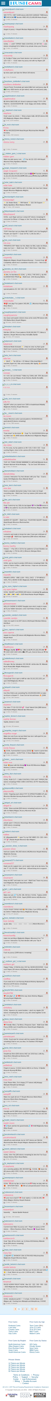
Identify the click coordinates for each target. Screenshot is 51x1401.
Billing (17, 1381)
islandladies (8, 41)
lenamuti (7, 1282)
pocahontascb (9, 1137)
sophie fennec (9, 719)
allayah (6, 690)
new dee (7, 488)
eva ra (6, 1108)
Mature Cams (35, 1333)
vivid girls (7, 560)
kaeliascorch (9, 1238)
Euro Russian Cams (16, 1348)
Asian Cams (13, 1350)
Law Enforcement (29, 1379)
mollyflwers (8, 70)
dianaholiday (9, 474)
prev (15, 1309)
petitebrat (7, 1065)
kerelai (6, 430)
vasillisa (6, 979)
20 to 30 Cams (35, 1330)
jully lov (6, 402)
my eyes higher (10, 589)
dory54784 (8, 993)
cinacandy (7, 55)
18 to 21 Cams (35, 1328)
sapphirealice (9, 99)
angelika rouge (10, 733)
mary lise (7, 1253)
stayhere (7, 113)
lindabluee (8, 286)
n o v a (6, 387)
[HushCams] (25, 5)
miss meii (7, 1080)
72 (32, 1309)
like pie (6, 503)
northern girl (8, 964)
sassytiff (7, 1094)
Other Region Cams (16, 1346)
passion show (9, 849)
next (36, 1309)
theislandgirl (8, 200)
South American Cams (17, 1352)
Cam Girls (12, 1328)
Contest (25, 1383)
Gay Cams (12, 1333)
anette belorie (9, 1267)
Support (25, 1377)
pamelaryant (9, 1036)
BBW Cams (34, 1350)
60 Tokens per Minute (16, 1369)
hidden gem (8, 156)
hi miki (6, 517)
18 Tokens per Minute (16, 1365)
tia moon (7, 416)
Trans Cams (13, 1332)
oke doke (7, 445)
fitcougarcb (8, 676)
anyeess (7, 704)
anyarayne (8, 878)
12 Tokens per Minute (16, 1363)
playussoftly (8, 791)
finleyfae (7, 329)
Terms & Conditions (21, 1375)
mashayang (8, 26)
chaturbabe (8, 301)
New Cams (34, 1348)
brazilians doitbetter (12, 84)
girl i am (6, 892)
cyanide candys (10, 618)
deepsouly (8, 1296)
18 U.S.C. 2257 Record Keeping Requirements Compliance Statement (26, 1387)
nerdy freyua (9, 748)
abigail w (7, 805)
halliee (6, 834)
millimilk (6, 950)
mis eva (6, 243)
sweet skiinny (9, 1152)
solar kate (7, 185)
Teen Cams (34, 1326)
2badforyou (8, 647)
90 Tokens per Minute (16, 1371)
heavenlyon (8, 1209)
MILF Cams (34, 1332)
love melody (8, 921)
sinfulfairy (7, 1007)
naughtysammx (10, 315)
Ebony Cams (35, 1352)
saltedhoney (8, 661)
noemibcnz (8, 907)
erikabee (7, 531)
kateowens (8, 1224)
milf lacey (7, 229)
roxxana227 (8, 863)
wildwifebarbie (9, 459)
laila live (6, 358)
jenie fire (7, 1051)
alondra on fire (9, 272)
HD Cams (33, 1344)
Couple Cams (13, 1330)
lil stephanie (8, 1166)
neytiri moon (8, 1123)
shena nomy (8, 142)
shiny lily (7, 777)
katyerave (7, 344)
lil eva (5, 128)
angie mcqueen (10, 171)
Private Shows (35, 1346)
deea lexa (7, 1022)
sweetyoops (8, 1181)
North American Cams (16, 1344)
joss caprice (8, 632)
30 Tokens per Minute (16, 1367)
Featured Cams (14, 1326)
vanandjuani (8, 12)
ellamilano (7, 820)
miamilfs (7, 575)
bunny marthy (9, 546)
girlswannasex (9, 603)
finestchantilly (9, 935)
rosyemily (7, 257)
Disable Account (30, 1381)
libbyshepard (9, 214)
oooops (6, 373)
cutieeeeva (8, 1195)
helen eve (7, 762)
